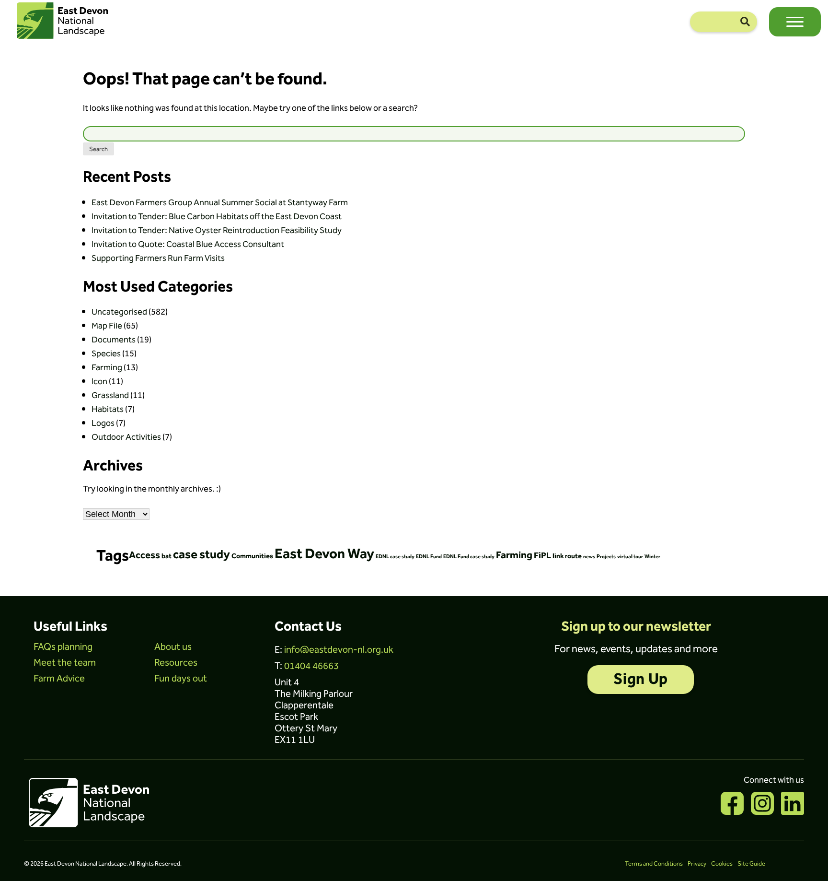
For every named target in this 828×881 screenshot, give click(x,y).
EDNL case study (395, 556)
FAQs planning (63, 647)
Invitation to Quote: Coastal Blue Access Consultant (188, 244)
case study (201, 554)
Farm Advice (59, 678)
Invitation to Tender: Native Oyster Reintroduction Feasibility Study (217, 230)
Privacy (697, 864)
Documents (114, 340)
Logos (103, 423)
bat (166, 556)
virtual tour (630, 556)
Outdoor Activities (126, 437)
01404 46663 (311, 666)
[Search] (745, 21)
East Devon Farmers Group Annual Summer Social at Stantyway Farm (220, 203)
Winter (652, 556)
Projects (606, 556)
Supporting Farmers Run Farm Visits (158, 258)
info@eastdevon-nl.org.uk (338, 650)
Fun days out (180, 678)
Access (144, 555)
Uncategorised (119, 312)
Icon (99, 381)
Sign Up (640, 679)
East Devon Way (324, 554)
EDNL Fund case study (468, 556)
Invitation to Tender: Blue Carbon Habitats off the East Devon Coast (217, 216)
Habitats (108, 409)
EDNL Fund (429, 556)
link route (567, 556)
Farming (107, 368)
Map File (107, 326)
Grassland (110, 395)
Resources (175, 662)
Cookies (722, 864)
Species (106, 354)
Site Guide (751, 864)
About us (173, 647)
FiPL (542, 556)
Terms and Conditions (654, 864)
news (589, 556)
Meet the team (65, 662)
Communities (252, 556)
